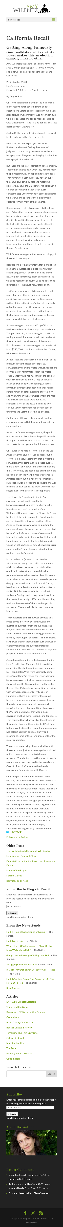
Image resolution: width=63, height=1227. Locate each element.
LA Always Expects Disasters (21, 1001)
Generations (12, 1017)
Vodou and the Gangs (17, 1006)
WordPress (31, 1222)
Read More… (12, 988)
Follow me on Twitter (17, 837)
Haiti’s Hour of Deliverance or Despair (26, 931)
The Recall (11, 1048)
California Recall (15, 1038)
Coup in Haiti (13, 1058)
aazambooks (15, 1174)
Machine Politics (15, 1043)
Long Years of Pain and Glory (21, 856)
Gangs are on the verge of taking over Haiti (28, 955)
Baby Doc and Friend (17, 880)
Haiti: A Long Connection (19, 1022)
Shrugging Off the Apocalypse (21, 964)
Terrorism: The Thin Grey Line (21, 1032)
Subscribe (12, 913)
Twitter (15, 832)
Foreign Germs (14, 875)
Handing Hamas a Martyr (19, 1053)
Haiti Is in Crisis (14, 940)
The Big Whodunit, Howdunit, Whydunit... (28, 850)
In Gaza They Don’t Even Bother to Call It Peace (30, 969)
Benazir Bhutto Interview (19, 1027)
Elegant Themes (31, 1218)
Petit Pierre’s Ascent (38, 1193)
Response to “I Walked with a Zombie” (25, 1012)
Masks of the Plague (16, 870)
